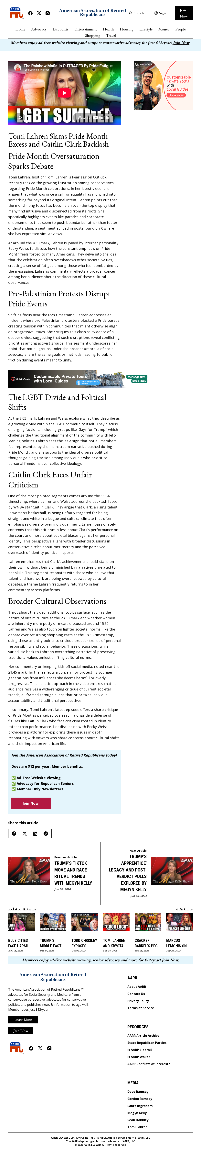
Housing (126, 29)
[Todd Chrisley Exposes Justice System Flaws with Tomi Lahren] (84, 924)
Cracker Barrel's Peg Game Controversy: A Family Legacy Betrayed (147, 943)
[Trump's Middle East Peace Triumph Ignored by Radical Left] (53, 924)
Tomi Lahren (137, 1127)
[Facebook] (30, 13)
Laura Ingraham (140, 1105)
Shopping (92, 35)
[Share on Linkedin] (35, 834)
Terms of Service (140, 1007)
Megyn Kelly (137, 1112)
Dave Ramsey (137, 1091)
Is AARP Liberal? (139, 1049)
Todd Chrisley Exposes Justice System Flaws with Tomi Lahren (84, 943)
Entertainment (85, 29)
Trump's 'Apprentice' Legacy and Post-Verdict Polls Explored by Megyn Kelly (128, 873)
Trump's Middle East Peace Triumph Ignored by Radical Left (53, 943)
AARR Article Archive (143, 1035)
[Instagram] (48, 13)
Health (108, 29)
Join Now (184, 13)
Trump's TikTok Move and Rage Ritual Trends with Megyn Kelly (73, 873)
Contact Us (136, 993)
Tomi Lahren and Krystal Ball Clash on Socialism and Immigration (116, 943)
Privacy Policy (138, 1000)
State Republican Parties (146, 1042)
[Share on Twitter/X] (25, 834)
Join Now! (31, 803)
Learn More (23, 1020)
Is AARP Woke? (138, 1056)
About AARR (136, 986)
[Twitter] (39, 13)
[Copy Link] (46, 833)
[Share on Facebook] (14, 833)
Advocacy (39, 29)
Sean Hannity (137, 1120)
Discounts (61, 29)
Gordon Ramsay (139, 1098)
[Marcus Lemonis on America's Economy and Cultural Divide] (179, 924)
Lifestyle (146, 29)
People (180, 29)
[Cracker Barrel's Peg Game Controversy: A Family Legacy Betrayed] (148, 924)
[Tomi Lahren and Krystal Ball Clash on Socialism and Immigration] (116, 924)
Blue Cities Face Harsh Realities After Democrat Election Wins (21, 943)
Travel (111, 35)
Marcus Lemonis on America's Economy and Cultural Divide (178, 943)
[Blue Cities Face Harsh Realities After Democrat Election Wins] (21, 924)
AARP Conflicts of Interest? (148, 1063)
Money (163, 29)
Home (20, 29)
